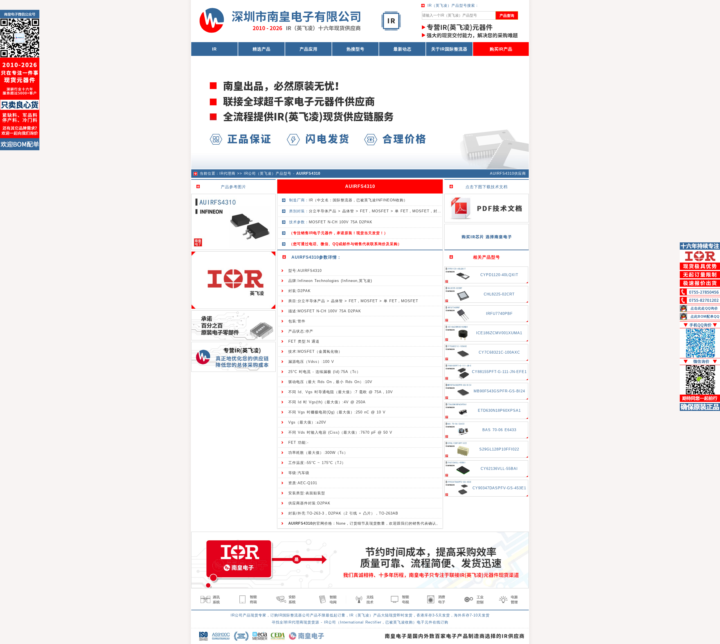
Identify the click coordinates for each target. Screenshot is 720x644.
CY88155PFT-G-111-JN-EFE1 (499, 372)
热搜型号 (355, 49)
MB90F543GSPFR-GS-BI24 (499, 391)
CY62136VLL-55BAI (499, 468)
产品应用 (309, 49)
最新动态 (402, 49)
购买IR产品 (501, 49)
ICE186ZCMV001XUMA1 (499, 333)
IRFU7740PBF (499, 313)
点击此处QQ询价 (704, 308)
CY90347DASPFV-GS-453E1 (499, 488)
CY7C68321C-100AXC (499, 352)
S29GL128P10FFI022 (499, 449)
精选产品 (262, 49)
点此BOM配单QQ (704, 316)
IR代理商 (227, 173)
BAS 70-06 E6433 (499, 430)
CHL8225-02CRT (499, 294)
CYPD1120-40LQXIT (499, 275)
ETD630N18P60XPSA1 (499, 410)
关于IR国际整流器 (449, 49)
